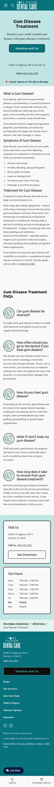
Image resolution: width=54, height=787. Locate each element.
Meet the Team (11, 695)
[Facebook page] (5, 725)
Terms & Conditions (26, 743)
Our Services (10, 688)
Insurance (8, 717)
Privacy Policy (9, 743)
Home (6, 681)
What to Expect (11, 703)
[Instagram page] (11, 725)
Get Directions (27, 554)
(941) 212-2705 (31, 73)
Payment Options (12, 710)
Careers (39, 743)
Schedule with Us (27, 48)
